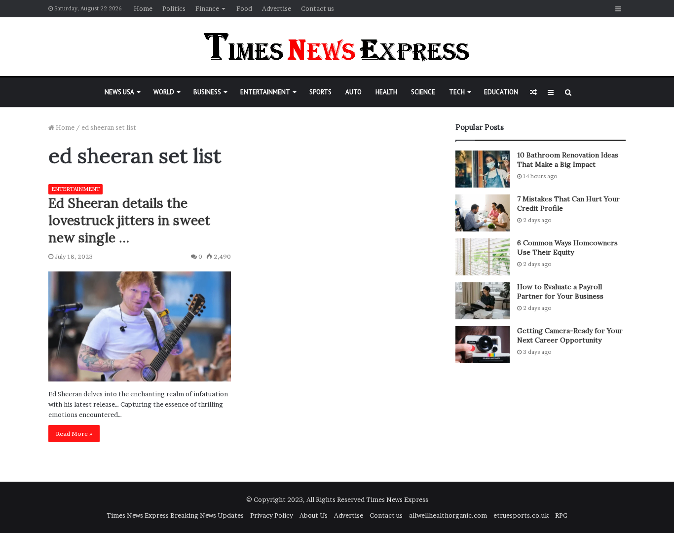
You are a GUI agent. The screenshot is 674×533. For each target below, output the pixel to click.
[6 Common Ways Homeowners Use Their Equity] (482, 256)
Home (143, 8)
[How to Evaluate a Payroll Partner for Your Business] (482, 300)
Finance (207, 8)
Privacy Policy (271, 515)
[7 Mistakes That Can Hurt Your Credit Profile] (482, 212)
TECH (457, 92)
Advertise (276, 8)
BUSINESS (207, 92)
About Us (314, 515)
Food (244, 8)
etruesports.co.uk (521, 515)
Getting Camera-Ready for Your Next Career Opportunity (570, 335)
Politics (174, 8)
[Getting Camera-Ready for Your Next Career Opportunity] (482, 344)
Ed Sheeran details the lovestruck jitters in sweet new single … (129, 220)
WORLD (163, 92)
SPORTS (320, 92)
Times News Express (397, 499)
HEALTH (386, 92)
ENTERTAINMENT (265, 92)
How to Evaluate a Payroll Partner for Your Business (560, 291)
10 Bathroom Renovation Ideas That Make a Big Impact (567, 160)
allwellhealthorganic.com (448, 515)
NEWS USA (119, 92)
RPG (561, 515)
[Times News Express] (337, 47)
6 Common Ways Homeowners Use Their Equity (567, 247)
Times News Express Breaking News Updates (175, 515)
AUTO (353, 92)
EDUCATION (501, 92)
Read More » (74, 433)
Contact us (317, 8)
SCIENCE (423, 92)
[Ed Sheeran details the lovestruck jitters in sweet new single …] (139, 326)
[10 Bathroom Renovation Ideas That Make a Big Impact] (482, 169)
